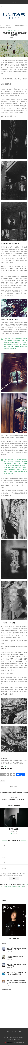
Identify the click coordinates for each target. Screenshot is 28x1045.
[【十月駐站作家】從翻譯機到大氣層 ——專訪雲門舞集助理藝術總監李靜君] (14, 817)
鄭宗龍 (2, 780)
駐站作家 (8, 25)
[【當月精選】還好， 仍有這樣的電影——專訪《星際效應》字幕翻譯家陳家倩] (3, 981)
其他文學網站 (14, 1037)
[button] (1, 821)
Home (14, 2)
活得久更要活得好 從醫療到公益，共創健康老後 (16, 957)
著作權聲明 (17, 1039)
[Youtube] (16, 1031)
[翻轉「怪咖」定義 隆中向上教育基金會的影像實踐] (3, 965)
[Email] (19, 1031)
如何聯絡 (21, 1037)
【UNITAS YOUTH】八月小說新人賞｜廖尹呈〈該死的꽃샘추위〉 (16, 973)
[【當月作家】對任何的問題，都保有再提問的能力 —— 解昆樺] (3, 949)
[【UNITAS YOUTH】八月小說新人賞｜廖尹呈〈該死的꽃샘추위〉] (3, 973)
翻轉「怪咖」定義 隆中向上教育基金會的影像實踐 (16, 965)
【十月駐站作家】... (14, 829)
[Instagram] (12, 1031)
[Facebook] (8, 1031)
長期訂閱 (10, 1039)
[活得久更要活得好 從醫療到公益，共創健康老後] (3, 957)
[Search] (26, 6)
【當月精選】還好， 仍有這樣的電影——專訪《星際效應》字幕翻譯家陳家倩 (16, 982)
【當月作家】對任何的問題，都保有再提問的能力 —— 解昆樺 (16, 949)
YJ (5, 766)
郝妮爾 (12, 37)
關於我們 (6, 1037)
